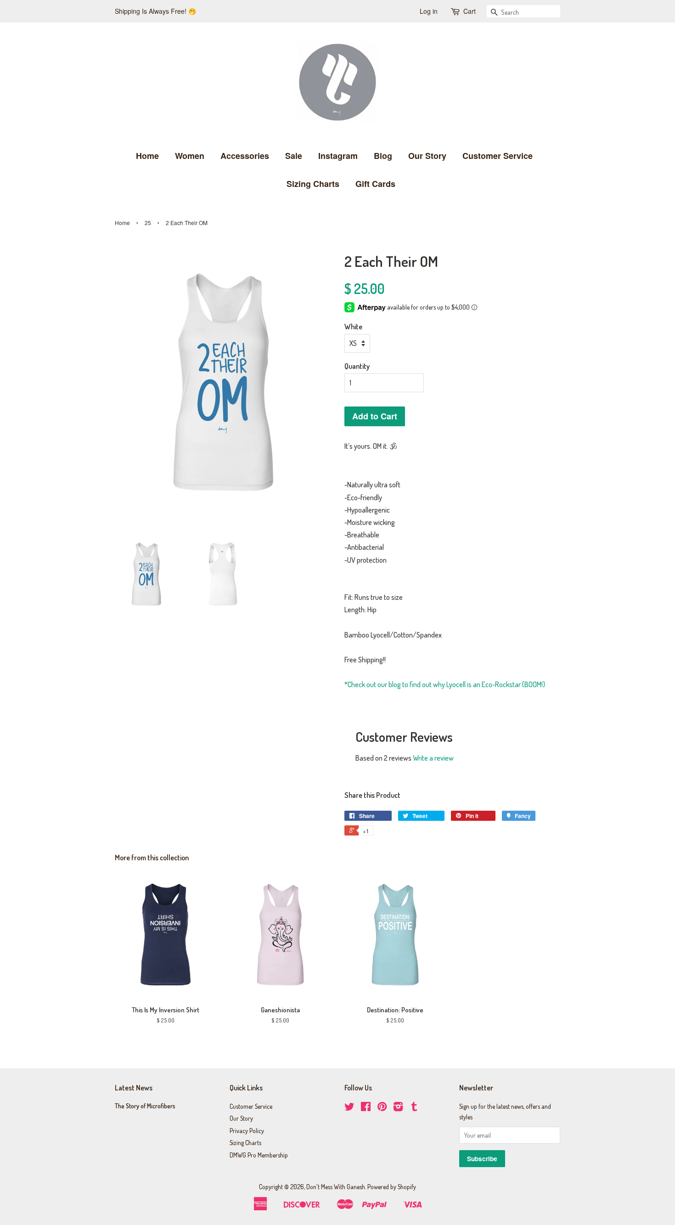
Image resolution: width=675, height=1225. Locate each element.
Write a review (433, 757)
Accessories (244, 156)
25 (148, 222)
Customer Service (497, 156)
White (353, 326)
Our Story (427, 156)
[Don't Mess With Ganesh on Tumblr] (414, 1108)
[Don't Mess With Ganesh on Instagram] (398, 1108)
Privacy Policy (247, 1131)
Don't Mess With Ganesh (335, 1187)
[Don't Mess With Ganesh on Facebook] (365, 1108)
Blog (383, 156)
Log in (429, 11)
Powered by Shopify (391, 1187)
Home (147, 156)
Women (189, 156)
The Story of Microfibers (145, 1106)
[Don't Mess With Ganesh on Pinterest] (382, 1108)
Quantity (357, 366)
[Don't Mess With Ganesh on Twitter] (349, 1108)
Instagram (338, 156)
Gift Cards (375, 184)
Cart (469, 11)
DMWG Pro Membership (259, 1155)
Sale (293, 156)
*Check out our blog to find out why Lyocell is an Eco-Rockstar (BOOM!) (444, 684)
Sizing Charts (313, 184)
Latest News (133, 1087)
